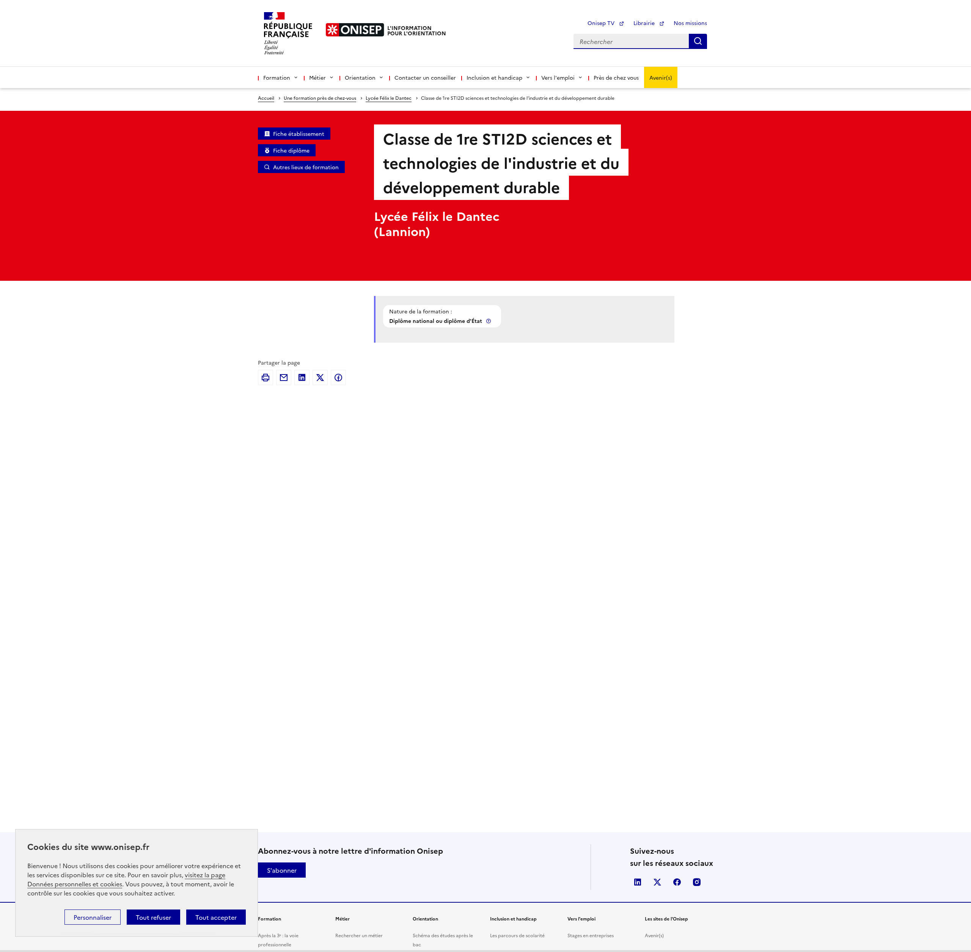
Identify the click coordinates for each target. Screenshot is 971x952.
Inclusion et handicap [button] (494, 77)
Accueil (266, 97)
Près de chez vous (616, 77)
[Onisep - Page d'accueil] (355, 29)
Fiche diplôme (291, 150)
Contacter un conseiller (425, 77)
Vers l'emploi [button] (558, 77)
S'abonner (282, 870)
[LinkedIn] (302, 377)
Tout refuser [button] (153, 917)
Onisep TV (602, 23)
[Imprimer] (265, 377)
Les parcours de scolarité (517, 935)
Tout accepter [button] (216, 917)
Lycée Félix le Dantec (389, 97)
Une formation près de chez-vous (320, 97)
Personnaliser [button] (93, 917)
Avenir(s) (660, 77)
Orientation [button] (360, 77)
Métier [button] (317, 77)
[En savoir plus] (489, 321)
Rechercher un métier (359, 935)
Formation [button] (276, 77)
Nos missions (690, 23)
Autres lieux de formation (306, 167)
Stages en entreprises (590, 935)
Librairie (644, 23)
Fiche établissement (298, 133)
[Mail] (283, 377)
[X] (320, 377)
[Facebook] (338, 377)
